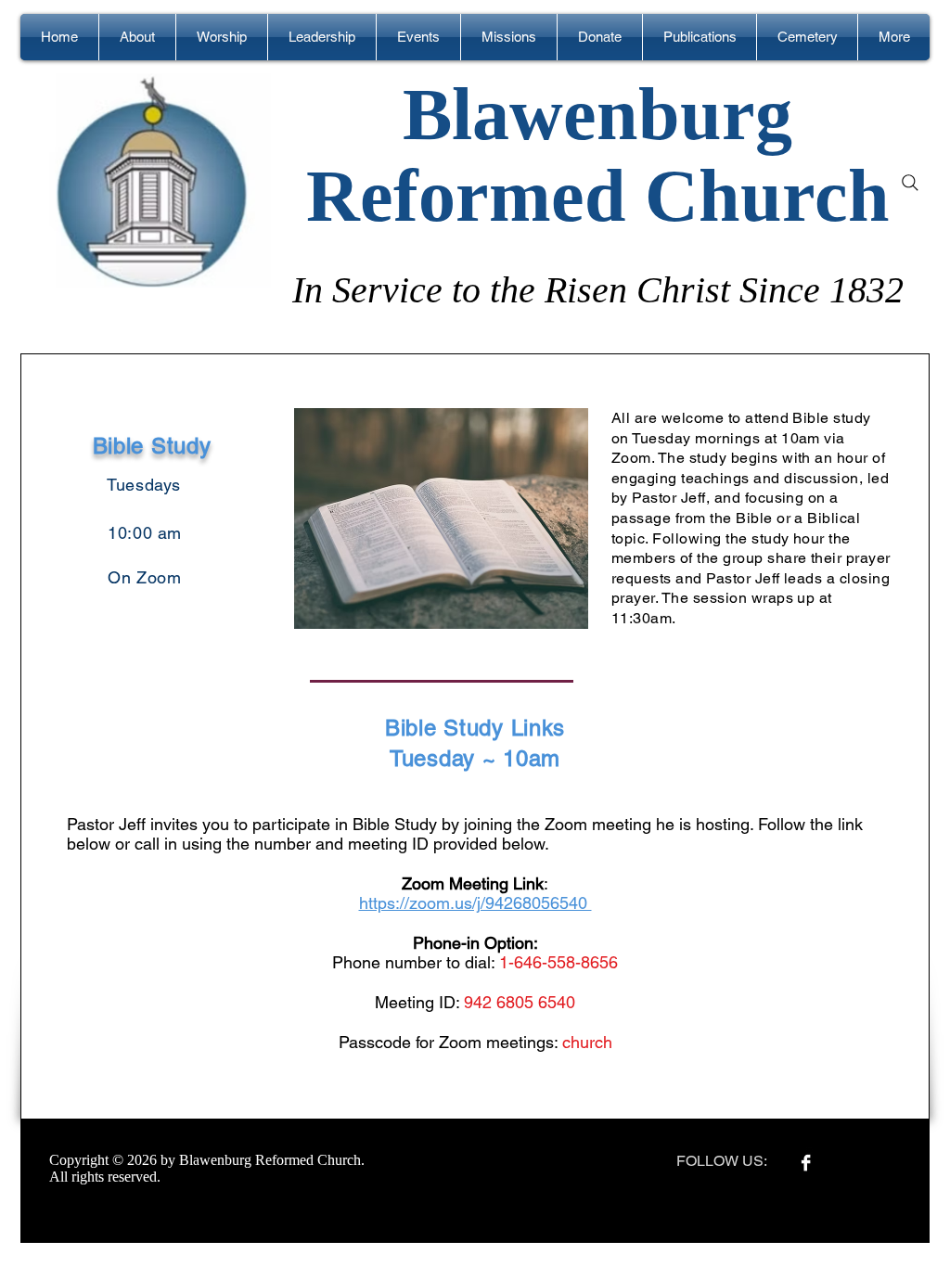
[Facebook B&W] (805, 1162)
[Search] (910, 182)
